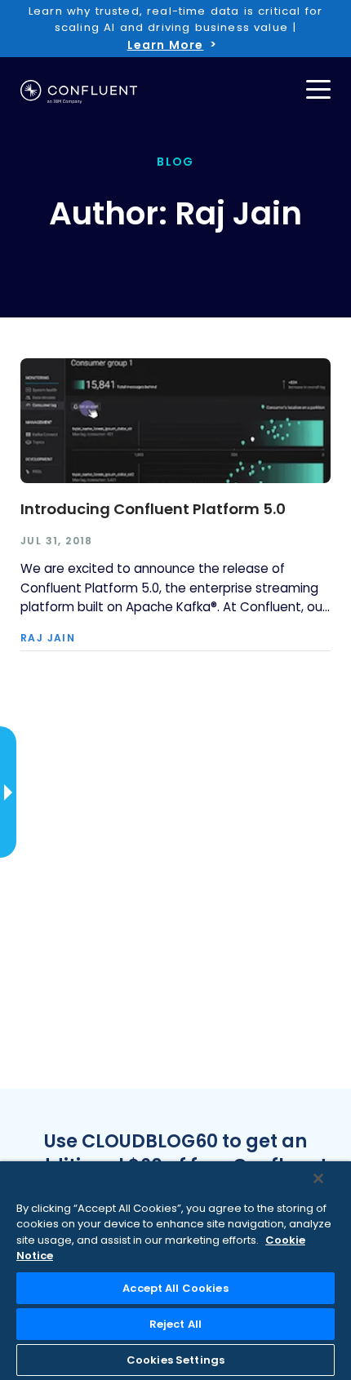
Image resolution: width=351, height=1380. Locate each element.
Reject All (175, 1324)
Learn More (165, 45)
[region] (175, 1270)
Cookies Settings (175, 1360)
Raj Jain (47, 638)
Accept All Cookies (175, 1288)
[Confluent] (78, 92)
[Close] (318, 1178)
